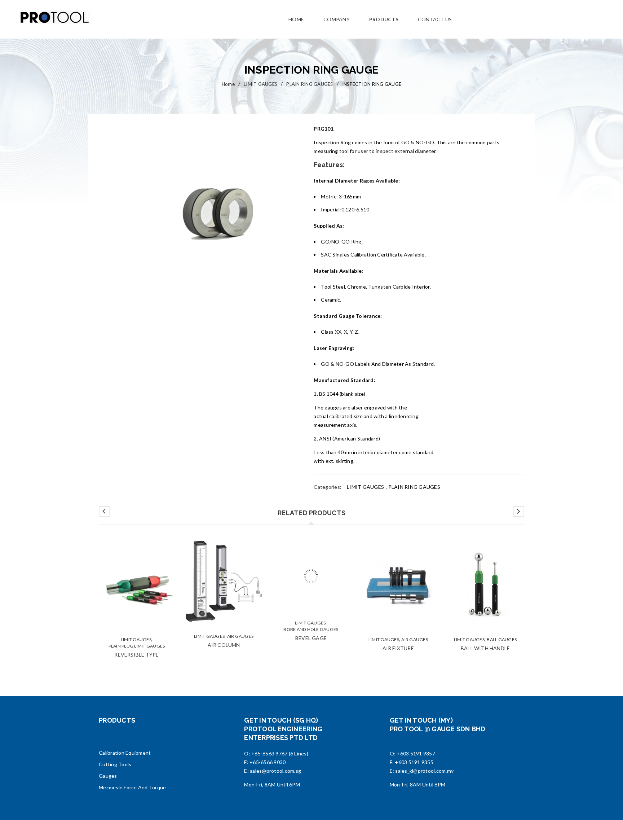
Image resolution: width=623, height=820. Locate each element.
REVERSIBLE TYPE (136, 655)
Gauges (108, 776)
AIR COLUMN (224, 645)
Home (228, 84)
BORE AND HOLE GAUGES (310, 646)
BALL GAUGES (502, 639)
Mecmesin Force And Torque (132, 787)
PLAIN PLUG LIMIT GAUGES (137, 646)
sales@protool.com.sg (275, 771)
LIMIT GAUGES (260, 84)
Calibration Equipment (125, 753)
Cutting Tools (115, 764)
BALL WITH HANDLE (485, 648)
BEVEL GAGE (311, 655)
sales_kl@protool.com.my (424, 771)
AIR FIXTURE (398, 648)
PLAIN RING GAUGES (309, 84)
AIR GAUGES (240, 636)
